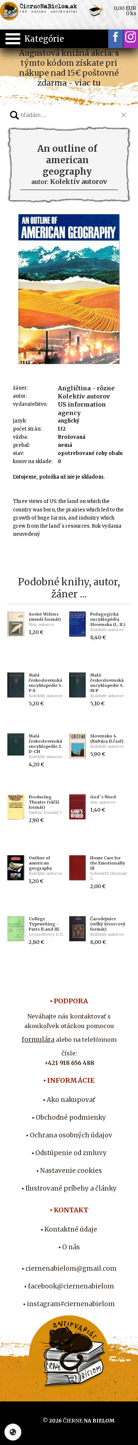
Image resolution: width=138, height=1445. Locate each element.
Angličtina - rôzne (86, 388)
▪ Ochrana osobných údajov (69, 1135)
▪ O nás (69, 1247)
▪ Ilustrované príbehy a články (69, 1188)
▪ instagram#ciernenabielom (69, 1304)
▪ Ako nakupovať (69, 1100)
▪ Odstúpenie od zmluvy (69, 1153)
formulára (38, 1039)
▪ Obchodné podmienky (69, 1117)
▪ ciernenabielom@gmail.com (69, 1268)
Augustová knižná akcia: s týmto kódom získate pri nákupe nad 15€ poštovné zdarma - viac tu (69, 68)
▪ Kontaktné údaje (69, 1229)
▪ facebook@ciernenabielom (69, 1286)
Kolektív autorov (84, 396)
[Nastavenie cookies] (12, 1432)
